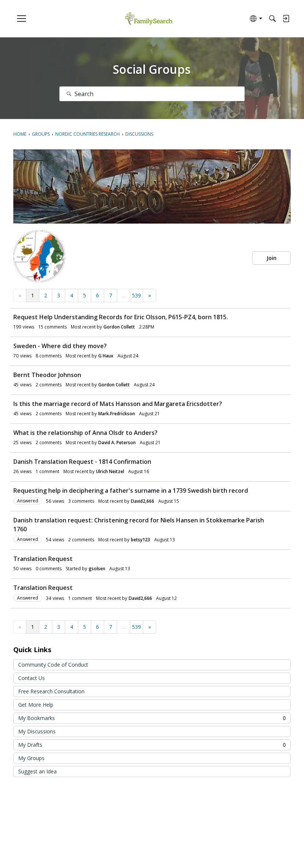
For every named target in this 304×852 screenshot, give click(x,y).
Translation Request (43, 559)
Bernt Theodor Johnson (47, 375)
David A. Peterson (117, 442)
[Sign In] (286, 18)
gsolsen (97, 568)
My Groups (31, 758)
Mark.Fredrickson (116, 413)
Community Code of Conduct (53, 664)
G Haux (105, 356)
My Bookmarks (152, 717)
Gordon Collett (119, 327)
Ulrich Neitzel (110, 471)
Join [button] (272, 257)
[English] (148, 19)
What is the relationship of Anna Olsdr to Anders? (85, 433)
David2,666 (142, 501)
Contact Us (31, 677)
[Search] (272, 18)
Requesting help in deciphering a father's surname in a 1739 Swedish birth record (130, 490)
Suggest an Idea (37, 771)
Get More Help (35, 704)
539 (136, 295)
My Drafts (152, 744)
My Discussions (37, 731)
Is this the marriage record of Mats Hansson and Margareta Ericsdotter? (117, 404)
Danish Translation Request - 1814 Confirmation (82, 462)
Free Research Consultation (51, 691)
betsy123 (140, 539)
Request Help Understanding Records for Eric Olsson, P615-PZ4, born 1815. (120, 317)
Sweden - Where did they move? (60, 346)
